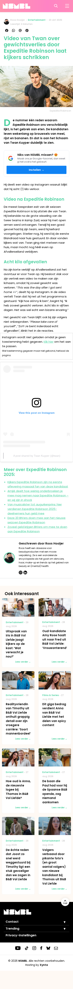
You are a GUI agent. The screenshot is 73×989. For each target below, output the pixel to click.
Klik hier (49, 342)
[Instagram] (20, 572)
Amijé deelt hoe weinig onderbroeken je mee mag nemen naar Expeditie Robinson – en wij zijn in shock (38, 495)
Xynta (44, 965)
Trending (12, 928)
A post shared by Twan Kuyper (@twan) (36, 455)
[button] (61, 922)
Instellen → (36, 170)
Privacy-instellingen (21, 935)
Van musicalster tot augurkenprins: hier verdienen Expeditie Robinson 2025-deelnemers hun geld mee (34, 508)
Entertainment (36, 19)
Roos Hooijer (17, 19)
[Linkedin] (25, 572)
